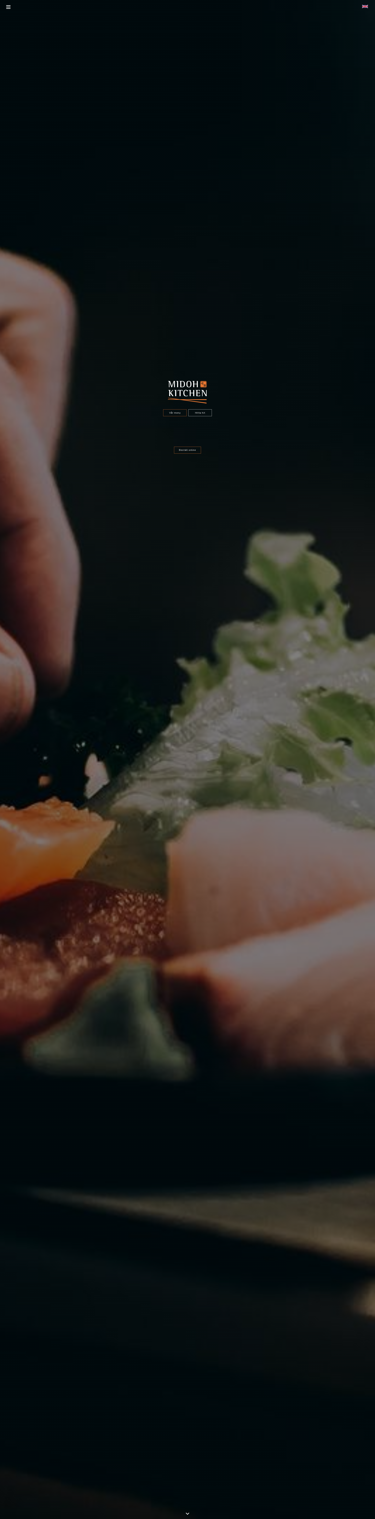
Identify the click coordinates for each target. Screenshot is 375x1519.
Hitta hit (200, 412)
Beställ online (187, 450)
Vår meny (175, 412)
